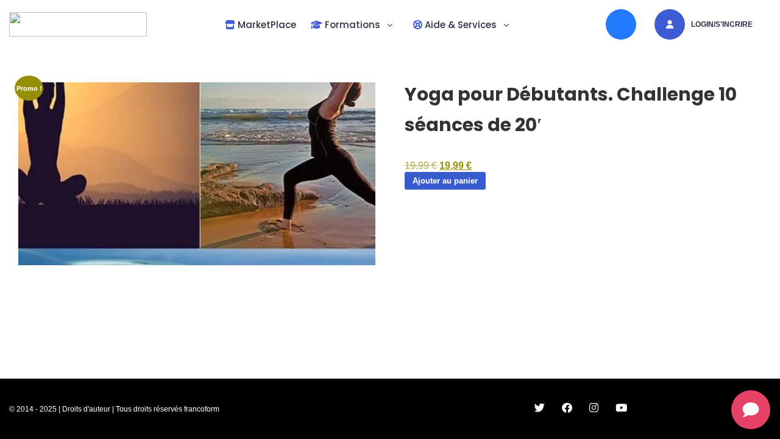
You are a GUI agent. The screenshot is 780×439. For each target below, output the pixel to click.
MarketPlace (265, 24)
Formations (351, 24)
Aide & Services (459, 24)
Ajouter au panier (445, 180)
